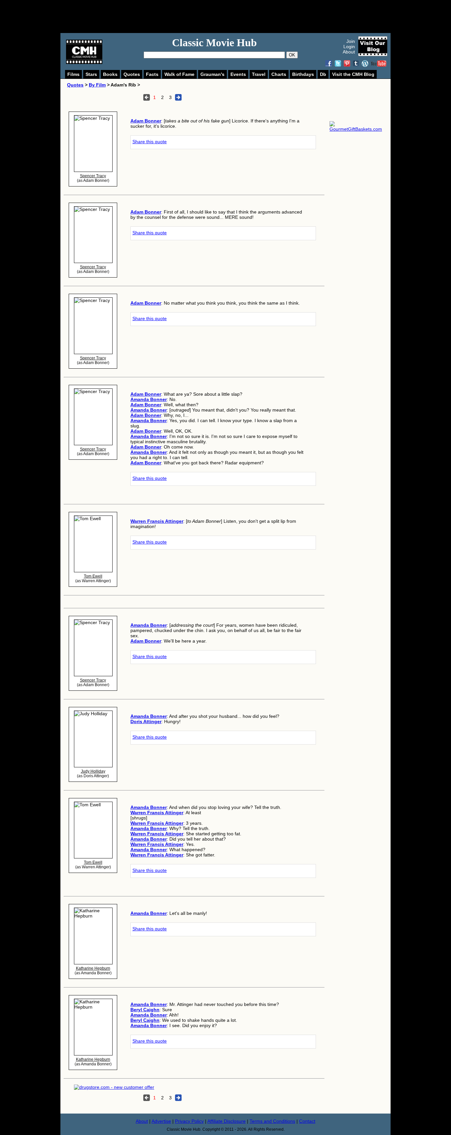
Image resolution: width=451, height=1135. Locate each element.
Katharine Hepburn (93, 968)
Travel (258, 74)
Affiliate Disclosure (226, 1121)
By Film (97, 84)
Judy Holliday (93, 771)
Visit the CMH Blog (353, 74)
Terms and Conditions (272, 1121)
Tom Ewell (93, 576)
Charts (278, 74)
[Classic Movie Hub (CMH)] (84, 62)
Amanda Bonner (148, 399)
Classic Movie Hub (214, 43)
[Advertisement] (233, 16)
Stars (91, 74)
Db (323, 74)
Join (350, 41)
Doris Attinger (145, 721)
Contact (307, 1121)
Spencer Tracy (93, 176)
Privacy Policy (189, 1121)
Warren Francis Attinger (156, 521)
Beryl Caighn (144, 1009)
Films (73, 74)
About (349, 51)
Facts (152, 74)
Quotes (131, 74)
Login (349, 46)
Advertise (161, 1121)
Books (110, 74)
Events (238, 74)
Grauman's (212, 74)
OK (292, 54)
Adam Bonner (145, 120)
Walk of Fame (179, 74)
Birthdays (303, 74)
